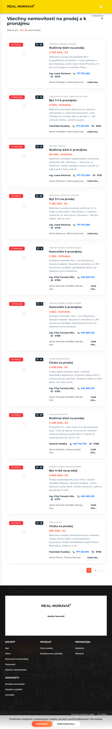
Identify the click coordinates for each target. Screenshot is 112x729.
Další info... (93, 82)
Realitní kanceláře (15, 684)
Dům (8, 653)
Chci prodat (46, 648)
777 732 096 (83, 73)
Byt (7, 648)
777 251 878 (82, 126)
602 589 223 (87, 277)
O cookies (102, 714)
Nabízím (79, 648)
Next (48, 59)
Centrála (9, 695)
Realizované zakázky (51, 653)
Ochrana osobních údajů (82, 714)
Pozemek (10, 664)
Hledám (79, 653)
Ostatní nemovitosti (15, 669)
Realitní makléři (13, 689)
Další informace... (66, 724)
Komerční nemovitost (16, 659)
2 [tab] (28, 76)
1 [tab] (24, 76)
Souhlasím (42, 724)
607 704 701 (79, 443)
